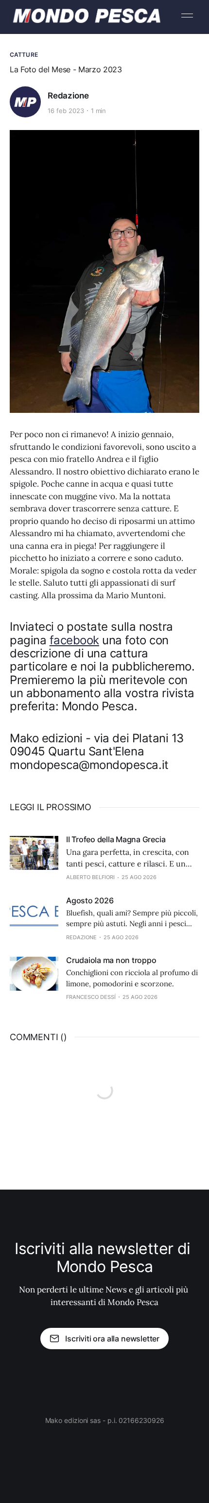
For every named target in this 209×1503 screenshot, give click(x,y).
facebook (74, 640)
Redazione (68, 95)
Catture (24, 54)
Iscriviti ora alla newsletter (112, 1338)
